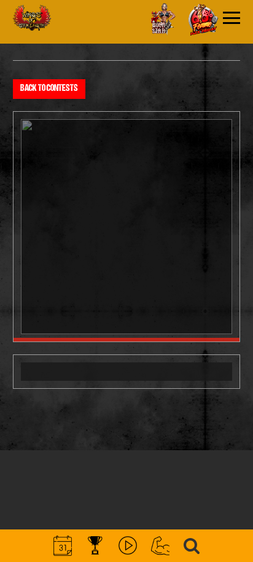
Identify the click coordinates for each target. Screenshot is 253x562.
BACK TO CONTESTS (49, 88)
